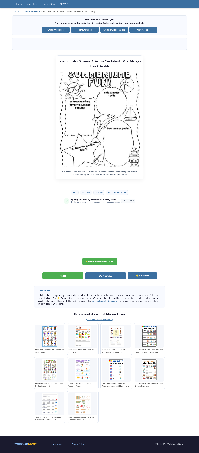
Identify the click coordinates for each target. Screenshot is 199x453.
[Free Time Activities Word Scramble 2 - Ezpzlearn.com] (149, 369)
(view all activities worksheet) (99, 319)
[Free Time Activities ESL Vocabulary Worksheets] (50, 336)
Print (63, 275)
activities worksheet (31, 11)
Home (19, 4)
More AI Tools (143, 30)
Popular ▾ (63, 3)
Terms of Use (49, 4)
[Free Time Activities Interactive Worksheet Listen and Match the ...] (116, 369)
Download (105, 275)
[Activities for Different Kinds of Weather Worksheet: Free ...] (83, 369)
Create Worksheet (55, 30)
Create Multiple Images (114, 30)
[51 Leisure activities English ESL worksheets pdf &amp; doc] (116, 336)
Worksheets (25, 443)
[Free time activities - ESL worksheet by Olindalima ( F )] (50, 369)
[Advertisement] (99, 232)
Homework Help (85, 30)
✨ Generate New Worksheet (99, 261)
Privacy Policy (32, 4)
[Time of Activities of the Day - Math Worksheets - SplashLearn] (50, 403)
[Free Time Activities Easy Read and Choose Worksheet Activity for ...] (149, 336)
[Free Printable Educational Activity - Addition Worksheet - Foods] (83, 403)
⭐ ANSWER (142, 275)
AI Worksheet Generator (105, 301)
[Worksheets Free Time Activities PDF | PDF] (83, 336)
